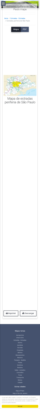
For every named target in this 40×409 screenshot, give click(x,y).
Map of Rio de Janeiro (20, 393)
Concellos (20, 372)
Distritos (20, 365)
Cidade (20, 382)
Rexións (20, 367)
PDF (25, 29)
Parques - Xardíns (20, 360)
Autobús (20, 345)
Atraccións (20, 337)
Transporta (20, 377)
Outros (20, 342)
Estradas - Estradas (18, 18)
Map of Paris (20, 391)
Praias (20, 362)
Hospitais (20, 350)
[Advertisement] (20, 52)
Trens (20, 375)
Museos (20, 357)
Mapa (16, 29)
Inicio (6, 18)
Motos (20, 380)
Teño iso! (20, 406)
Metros (20, 352)
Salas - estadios (20, 370)
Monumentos (20, 355)
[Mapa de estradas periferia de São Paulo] (20, 85)
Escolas (20, 347)
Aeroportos (20, 335)
